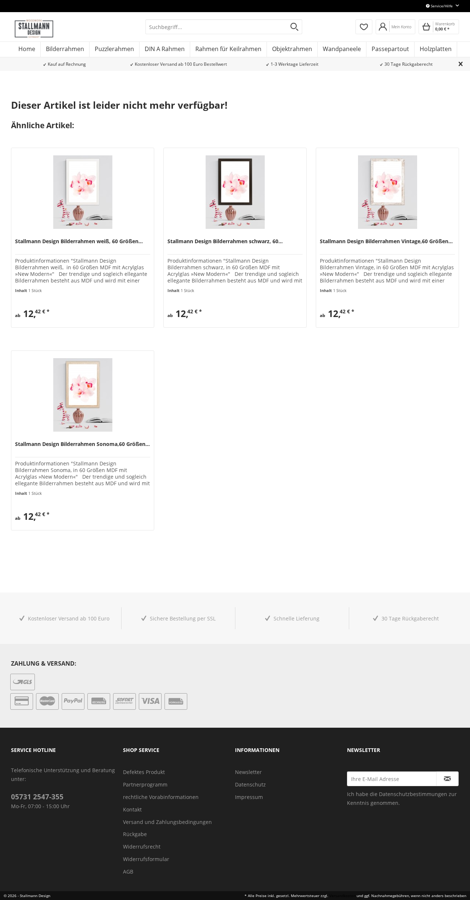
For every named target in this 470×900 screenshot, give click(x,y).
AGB (128, 871)
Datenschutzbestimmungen (413, 794)
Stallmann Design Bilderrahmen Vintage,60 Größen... (386, 241)
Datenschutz (250, 784)
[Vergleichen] (20, 318)
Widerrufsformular (146, 859)
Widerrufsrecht (141, 846)
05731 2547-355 (37, 796)
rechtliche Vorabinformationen (161, 796)
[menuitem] (223, 26)
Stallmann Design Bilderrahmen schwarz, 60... (225, 241)
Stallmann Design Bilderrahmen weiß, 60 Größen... (79, 241)
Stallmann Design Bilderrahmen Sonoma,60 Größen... (82, 444)
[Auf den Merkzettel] (34, 318)
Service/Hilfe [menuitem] (442, 5)
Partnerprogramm (145, 784)
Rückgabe (135, 834)
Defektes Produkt (144, 771)
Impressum (249, 796)
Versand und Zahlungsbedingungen (167, 821)
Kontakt (132, 809)
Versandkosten (342, 895)
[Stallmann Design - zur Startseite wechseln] (34, 28)
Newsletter (248, 771)
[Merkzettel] (363, 26)
